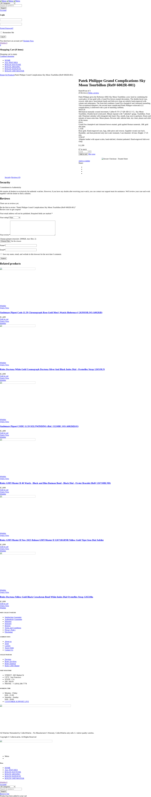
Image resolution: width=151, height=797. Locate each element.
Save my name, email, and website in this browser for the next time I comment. (32, 254)
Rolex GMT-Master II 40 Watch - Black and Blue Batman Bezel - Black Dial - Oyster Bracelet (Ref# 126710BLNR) (55, 483)
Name (2, 245)
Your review (5, 235)
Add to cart (83, 154)
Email (2, 250)
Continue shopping (7, 56)
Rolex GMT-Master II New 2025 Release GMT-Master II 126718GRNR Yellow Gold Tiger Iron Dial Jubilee (52, 540)
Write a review (93, 93)
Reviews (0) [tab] (15, 177)
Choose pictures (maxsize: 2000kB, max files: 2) (18, 239)
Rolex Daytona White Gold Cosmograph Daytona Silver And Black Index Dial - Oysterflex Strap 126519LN (52, 369)
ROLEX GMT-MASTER (14, 71)
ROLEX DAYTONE (13, 65)
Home (2, 75)
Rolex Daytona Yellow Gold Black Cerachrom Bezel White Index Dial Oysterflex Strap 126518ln (46, 597)
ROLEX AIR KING (12, 67)
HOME (7, 60)
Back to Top (4, 794)
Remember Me (8, 33)
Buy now (91, 154)
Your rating (4, 218)
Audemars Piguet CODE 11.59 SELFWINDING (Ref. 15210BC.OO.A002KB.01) (39, 426)
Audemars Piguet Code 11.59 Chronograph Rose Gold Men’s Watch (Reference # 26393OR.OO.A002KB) (51, 312)
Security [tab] (8, 177)
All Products (9, 75)
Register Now (28, 41)
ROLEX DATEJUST (13, 69)
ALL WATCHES (11, 62)
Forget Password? (6, 28)
